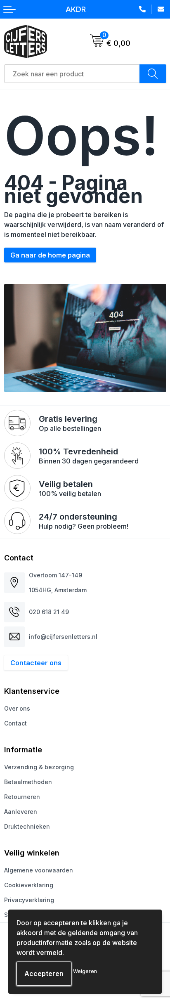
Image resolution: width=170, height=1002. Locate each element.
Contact (15, 723)
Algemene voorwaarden (38, 870)
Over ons (17, 708)
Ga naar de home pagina (50, 255)
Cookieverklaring (28, 885)
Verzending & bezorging (39, 766)
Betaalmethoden (28, 781)
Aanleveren (20, 811)
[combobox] (72, 73)
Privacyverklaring (29, 899)
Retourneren (22, 796)
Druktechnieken (27, 826)
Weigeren (85, 971)
